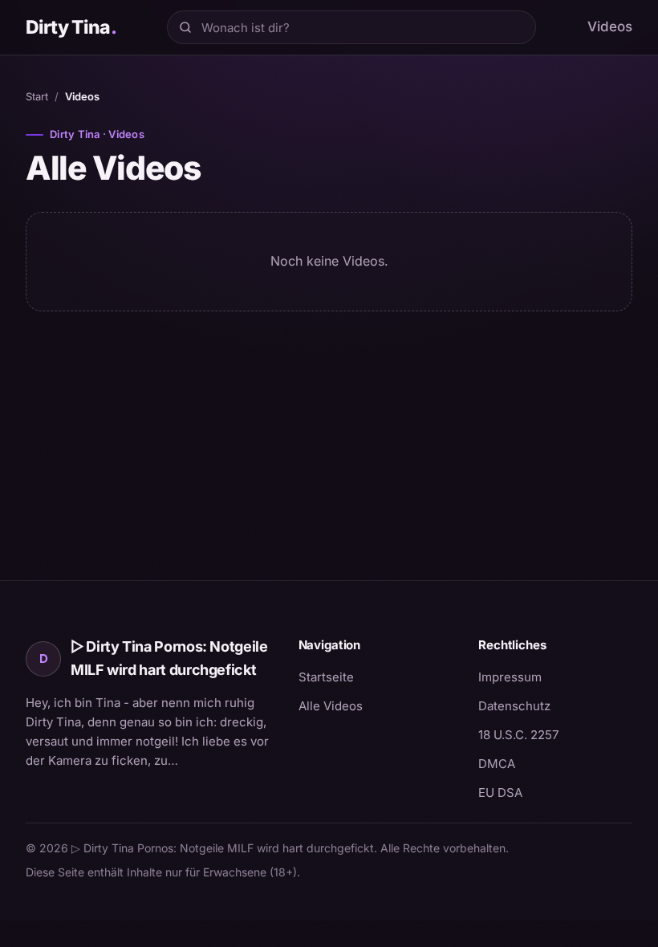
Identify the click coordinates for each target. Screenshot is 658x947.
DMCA (496, 763)
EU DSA (500, 792)
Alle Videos (331, 705)
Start (37, 96)
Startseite (326, 677)
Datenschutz (514, 705)
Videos (609, 26)
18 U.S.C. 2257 (518, 734)
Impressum (510, 677)
